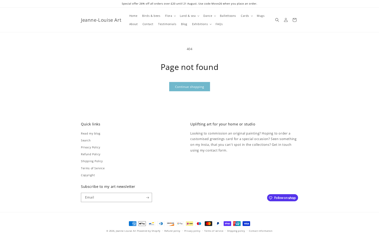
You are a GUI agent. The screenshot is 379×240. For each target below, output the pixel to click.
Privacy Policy (90, 147)
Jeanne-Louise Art (126, 230)
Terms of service (213, 230)
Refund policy (172, 230)
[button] (170, 16)
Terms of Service (93, 168)
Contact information (260, 230)
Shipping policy (236, 230)
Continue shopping (189, 87)
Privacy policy (192, 230)
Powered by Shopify (149, 230)
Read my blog (90, 133)
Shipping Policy (92, 161)
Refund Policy (90, 154)
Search (86, 140)
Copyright (88, 175)
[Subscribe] (147, 197)
